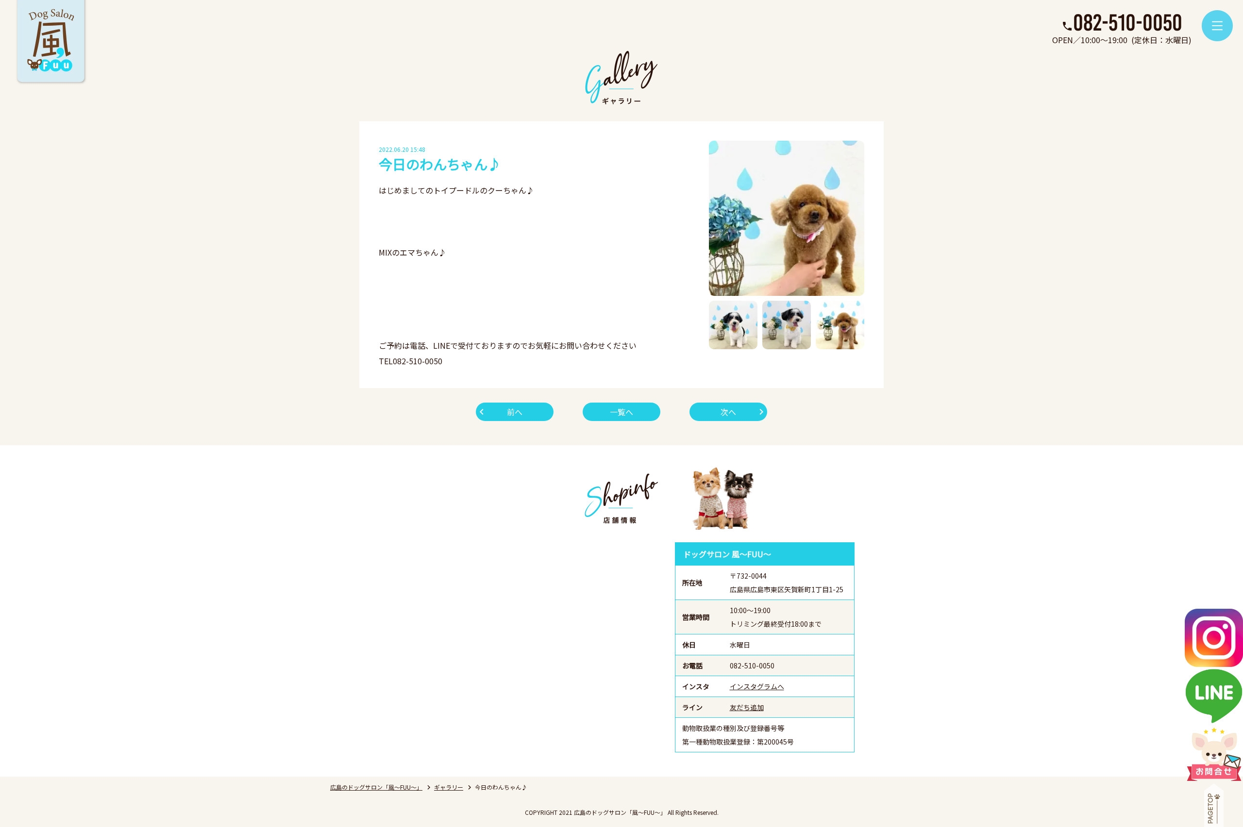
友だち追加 (747, 707)
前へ (514, 412)
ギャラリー (448, 787)
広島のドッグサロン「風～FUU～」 (376, 787)
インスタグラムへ (757, 686)
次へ (728, 412)
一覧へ (621, 412)
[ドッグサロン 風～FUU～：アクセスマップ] (526, 647)
